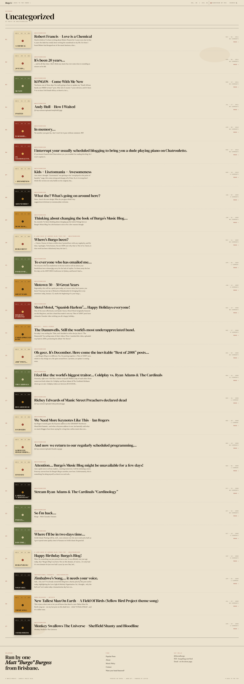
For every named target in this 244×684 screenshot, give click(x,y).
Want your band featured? (115, 671)
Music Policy (110, 663)
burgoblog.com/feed (185, 659)
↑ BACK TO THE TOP (232, 678)
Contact (109, 667)
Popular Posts (111, 656)
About (108, 660)
